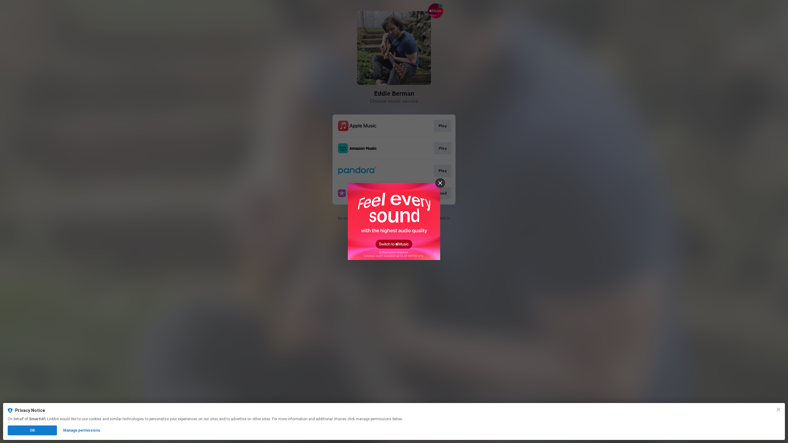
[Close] (778, 409)
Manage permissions (81, 430)
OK (32, 430)
